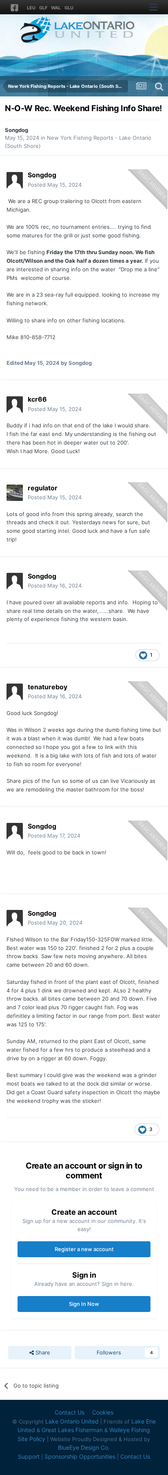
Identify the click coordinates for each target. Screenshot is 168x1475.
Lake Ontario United (72, 1421)
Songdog (16, 130)
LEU (31, 8)
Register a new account (84, 1249)
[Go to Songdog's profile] (15, 180)
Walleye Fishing (129, 1429)
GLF (43, 8)
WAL (56, 8)
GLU (68, 8)
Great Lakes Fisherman (72, 1429)
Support (29, 1456)
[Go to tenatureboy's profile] (15, 692)
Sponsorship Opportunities (79, 1456)
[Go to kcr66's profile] (15, 404)
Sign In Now (84, 1304)
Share (42, 1352)
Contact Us (69, 1412)
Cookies (102, 1412)
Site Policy (31, 1438)
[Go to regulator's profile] (15, 493)
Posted (55, 184)
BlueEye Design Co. (84, 1447)
